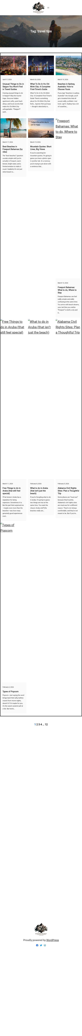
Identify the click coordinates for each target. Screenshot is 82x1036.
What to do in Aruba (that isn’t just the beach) (39, 491)
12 (46, 724)
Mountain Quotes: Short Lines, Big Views (40, 147)
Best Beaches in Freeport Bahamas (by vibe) (13, 149)
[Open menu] (48, 7)
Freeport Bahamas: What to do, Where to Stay (67, 290)
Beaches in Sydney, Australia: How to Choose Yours (66, 87)
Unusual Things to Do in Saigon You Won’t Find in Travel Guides (13, 87)
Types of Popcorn (10, 691)
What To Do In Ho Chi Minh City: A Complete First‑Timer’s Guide (40, 87)
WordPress (52, 940)
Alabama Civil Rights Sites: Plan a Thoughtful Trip (68, 491)
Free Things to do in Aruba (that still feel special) (11, 491)
